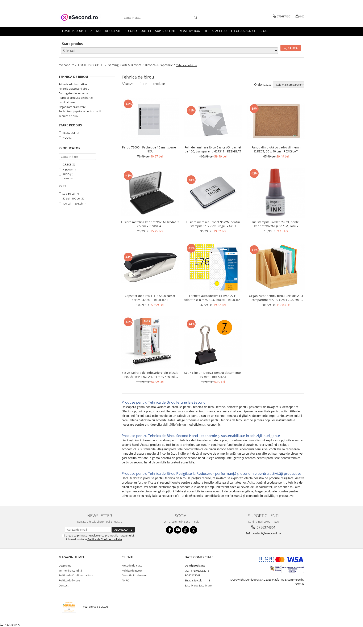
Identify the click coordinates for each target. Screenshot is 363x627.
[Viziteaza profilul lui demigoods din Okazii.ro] (69, 607)
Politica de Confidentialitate (104, 539)
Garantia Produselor (134, 575)
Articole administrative (73, 84)
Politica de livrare (69, 580)
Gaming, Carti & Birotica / (126, 65)
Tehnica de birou (69, 116)
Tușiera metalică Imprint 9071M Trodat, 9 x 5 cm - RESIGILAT (150, 224)
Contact (63, 585)
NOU (65, 137)
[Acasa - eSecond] (80, 18)
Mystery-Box (190, 31)
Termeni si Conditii (70, 570)
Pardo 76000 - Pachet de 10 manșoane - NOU (150, 149)
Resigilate (113, 31)
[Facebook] (169, 530)
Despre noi (65, 565)
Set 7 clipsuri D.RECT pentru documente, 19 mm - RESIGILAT (213, 375)
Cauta (292, 48)
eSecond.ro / (68, 65)
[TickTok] (185, 530)
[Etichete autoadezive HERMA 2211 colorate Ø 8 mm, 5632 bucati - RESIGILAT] (213, 267)
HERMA (67, 169)
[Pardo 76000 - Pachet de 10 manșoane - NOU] (150, 120)
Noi (98, 31)
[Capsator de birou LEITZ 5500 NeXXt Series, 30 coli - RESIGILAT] (150, 267)
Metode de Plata (132, 565)
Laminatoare (67, 102)
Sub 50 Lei (68, 193)
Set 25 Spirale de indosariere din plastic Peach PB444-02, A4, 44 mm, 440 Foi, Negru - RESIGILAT (150, 375)
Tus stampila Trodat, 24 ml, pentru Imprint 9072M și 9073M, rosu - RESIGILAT (275, 224)
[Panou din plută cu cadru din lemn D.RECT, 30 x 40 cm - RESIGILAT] (276, 121)
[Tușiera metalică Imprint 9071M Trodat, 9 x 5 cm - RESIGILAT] (150, 193)
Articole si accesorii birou (74, 89)
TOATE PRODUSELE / (92, 65)
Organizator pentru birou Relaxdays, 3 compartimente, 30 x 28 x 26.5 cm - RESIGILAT (276, 298)
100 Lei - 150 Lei (72, 203)
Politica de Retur (132, 570)
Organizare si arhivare (72, 107)
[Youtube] (177, 530)
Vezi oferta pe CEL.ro (96, 607)
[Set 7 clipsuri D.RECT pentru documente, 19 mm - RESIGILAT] (213, 342)
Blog (263, 31)
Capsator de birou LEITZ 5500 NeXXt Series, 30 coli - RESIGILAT (150, 298)
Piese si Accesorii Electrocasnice (230, 31)
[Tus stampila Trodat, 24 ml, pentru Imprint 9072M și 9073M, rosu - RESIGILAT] (276, 193)
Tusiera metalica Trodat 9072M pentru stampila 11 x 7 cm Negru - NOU (213, 224)
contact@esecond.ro (266, 533)
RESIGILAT (68, 133)
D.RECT (66, 164)
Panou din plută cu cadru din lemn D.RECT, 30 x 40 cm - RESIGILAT (276, 149)
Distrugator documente (73, 93)
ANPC (125, 580)
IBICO (66, 174)
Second (131, 31)
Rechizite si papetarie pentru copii (80, 111)
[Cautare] (195, 17)
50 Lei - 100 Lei (71, 198)
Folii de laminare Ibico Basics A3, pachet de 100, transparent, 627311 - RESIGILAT (213, 149)
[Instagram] (193, 530)
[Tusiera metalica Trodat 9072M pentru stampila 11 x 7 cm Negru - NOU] (213, 193)
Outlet (146, 31)
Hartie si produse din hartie (76, 98)
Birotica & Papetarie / (160, 65)
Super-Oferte (165, 31)
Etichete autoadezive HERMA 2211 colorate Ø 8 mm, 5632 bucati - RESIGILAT (213, 298)
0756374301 (266, 527)
